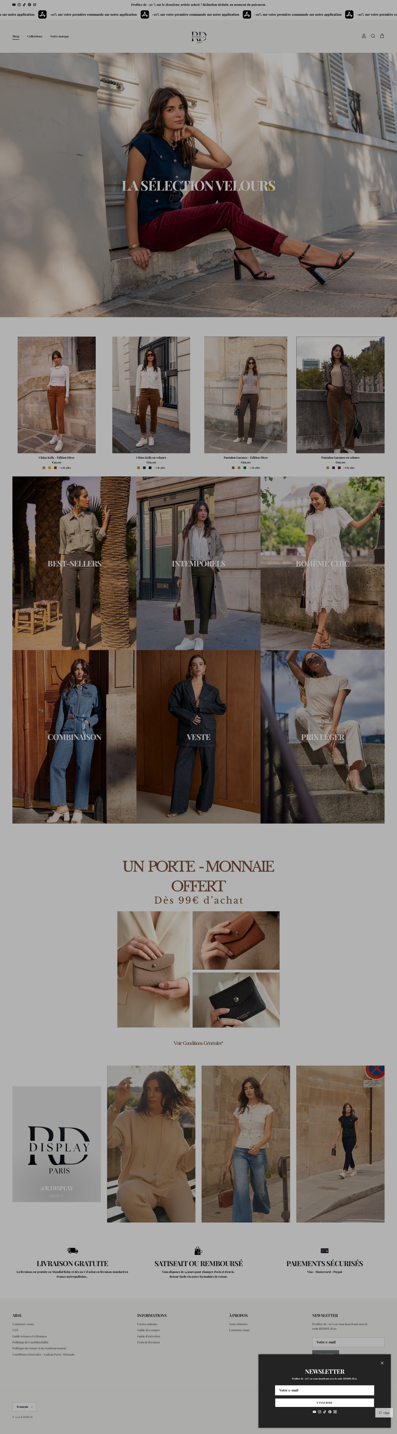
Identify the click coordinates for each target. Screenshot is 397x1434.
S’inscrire (325, 1402)
